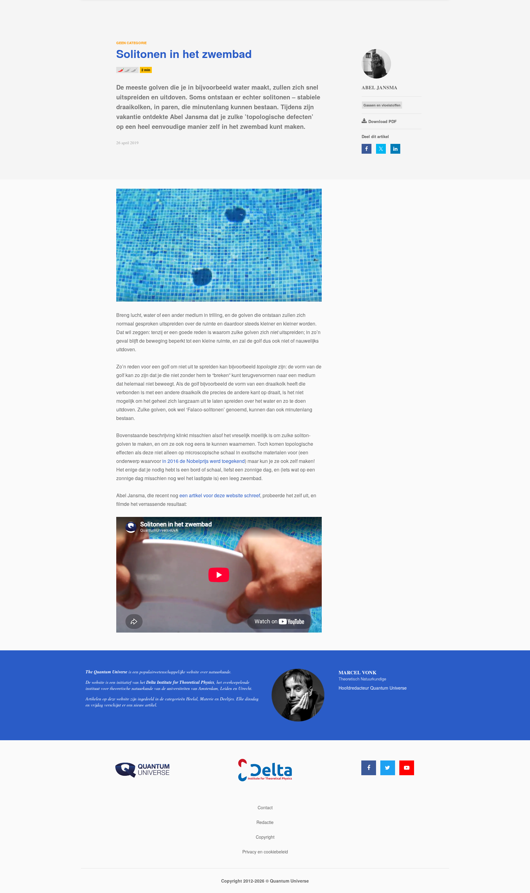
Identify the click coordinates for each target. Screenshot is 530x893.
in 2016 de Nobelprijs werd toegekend (203, 460)
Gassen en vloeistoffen (382, 105)
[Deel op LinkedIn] (395, 149)
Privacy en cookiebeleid (265, 852)
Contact (265, 807)
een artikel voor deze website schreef (219, 495)
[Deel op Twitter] (381, 149)
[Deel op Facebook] (366, 149)
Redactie (265, 822)
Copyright (265, 837)
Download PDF (382, 121)
